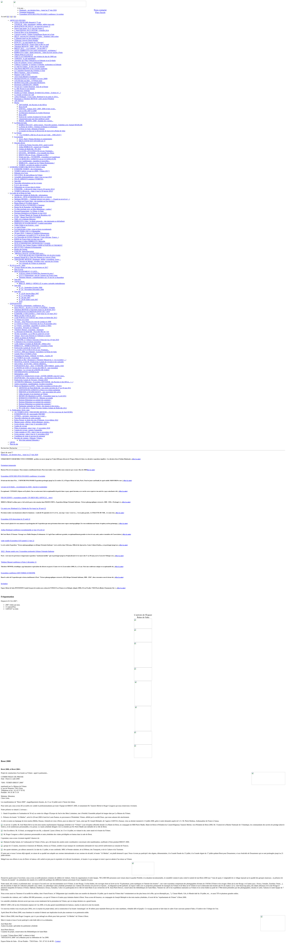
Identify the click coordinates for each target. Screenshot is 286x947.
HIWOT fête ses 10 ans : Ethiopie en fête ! (34, 155)
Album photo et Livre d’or (23, 54)
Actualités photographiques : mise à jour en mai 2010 (33, 177)
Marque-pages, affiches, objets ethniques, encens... (32, 422)
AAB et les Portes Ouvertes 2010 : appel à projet (36, 145)
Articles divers (19, 281)
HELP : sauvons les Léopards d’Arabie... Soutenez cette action (36, 36)
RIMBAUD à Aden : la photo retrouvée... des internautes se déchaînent (39, 221)
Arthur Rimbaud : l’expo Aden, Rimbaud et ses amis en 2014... (36, 97)
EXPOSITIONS (16, 304)
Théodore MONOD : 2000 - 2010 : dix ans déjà (31, 46)
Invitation (4, 584)
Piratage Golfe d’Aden (22, 75)
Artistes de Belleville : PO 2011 (30, 149)
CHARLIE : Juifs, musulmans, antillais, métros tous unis (34, 24)
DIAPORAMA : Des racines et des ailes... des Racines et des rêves (38, 378)
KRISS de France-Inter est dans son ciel (28, 239)
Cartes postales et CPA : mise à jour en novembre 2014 (33, 432)
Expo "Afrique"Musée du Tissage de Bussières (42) (32, 215)
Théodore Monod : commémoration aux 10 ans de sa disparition (41, 277)
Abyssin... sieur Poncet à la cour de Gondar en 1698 (32, 322)
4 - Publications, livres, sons (19, 410)
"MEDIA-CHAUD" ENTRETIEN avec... (29, 253)
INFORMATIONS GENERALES (26, 372)
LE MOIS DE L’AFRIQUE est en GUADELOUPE (37, 159)
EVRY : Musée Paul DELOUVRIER (27, 217)
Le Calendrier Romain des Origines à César (29, 71)
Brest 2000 (22, 115)
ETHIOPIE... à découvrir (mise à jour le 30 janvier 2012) (34, 189)
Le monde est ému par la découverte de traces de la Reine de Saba (42, 131)
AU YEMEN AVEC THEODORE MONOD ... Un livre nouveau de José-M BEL (43, 412)
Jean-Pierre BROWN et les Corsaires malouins (30, 69)
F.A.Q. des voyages (21, 185)
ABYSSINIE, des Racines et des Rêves (33, 105)
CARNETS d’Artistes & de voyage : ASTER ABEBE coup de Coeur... (39, 376)
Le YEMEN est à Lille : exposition (26, 358)
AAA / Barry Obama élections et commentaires (35, 139)
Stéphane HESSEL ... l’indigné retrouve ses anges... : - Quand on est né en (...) (42, 199)
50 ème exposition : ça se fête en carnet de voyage (31, 334)
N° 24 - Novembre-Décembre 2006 (31, 289)
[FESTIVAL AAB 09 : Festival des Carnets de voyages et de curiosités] (143, 641)
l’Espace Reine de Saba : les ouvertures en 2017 (31, 267)
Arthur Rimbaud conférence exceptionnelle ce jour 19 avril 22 (23, 530)
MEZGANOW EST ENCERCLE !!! (32, 141)
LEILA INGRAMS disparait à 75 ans (27, 22)
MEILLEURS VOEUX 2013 (24, 316)
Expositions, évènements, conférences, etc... (29, 306)
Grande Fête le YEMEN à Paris (25, 354)
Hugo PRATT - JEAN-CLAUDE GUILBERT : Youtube (34, 308)
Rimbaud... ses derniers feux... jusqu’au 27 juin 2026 (38, 10)
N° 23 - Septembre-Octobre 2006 (30, 287)
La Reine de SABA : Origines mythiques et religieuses (38, 127)
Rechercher (5, 448)
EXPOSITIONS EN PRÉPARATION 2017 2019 (32, 312)
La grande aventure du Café (24, 95)
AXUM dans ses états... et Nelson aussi (28, 81)
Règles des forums (20, 249)
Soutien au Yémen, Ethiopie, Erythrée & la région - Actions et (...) (37, 93)
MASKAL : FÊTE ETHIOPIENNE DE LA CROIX (33, 197)
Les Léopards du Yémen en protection (32, 263)
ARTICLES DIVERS (17, 20)
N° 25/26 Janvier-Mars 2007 (29, 293)
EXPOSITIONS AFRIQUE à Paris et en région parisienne (39, 390)
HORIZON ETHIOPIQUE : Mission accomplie (36, 398)
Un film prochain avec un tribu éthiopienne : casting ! (33, 209)
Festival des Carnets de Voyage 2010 (27, 348)
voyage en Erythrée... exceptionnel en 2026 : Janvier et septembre (24, 487)
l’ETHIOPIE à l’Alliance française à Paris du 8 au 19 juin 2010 (36, 340)
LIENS (12, 442)
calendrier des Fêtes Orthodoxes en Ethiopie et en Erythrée (35, 60)
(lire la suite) (137, 459)
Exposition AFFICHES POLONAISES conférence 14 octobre (41, 14)
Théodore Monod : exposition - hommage (29, 330)
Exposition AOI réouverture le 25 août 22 (15, 519)
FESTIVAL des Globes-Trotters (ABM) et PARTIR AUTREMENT (38, 245)
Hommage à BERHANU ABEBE (26, 85)
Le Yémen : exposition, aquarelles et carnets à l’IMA (32, 326)
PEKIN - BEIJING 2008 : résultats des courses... (36, 121)
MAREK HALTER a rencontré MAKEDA (29, 83)
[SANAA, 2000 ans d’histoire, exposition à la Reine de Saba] (143, 744)
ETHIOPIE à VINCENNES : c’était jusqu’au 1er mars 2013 (35, 314)
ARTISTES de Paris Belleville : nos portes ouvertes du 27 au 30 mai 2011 (45, 388)
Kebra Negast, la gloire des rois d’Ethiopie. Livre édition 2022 (36, 420)
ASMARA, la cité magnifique (25, 58)
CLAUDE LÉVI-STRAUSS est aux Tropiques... (36, 151)
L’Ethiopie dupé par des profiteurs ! (26, 38)
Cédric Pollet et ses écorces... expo (26, 225)
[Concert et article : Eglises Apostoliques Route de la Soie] (143, 667)
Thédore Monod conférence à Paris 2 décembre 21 (19, 562)
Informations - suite (21, 374)
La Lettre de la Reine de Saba (20, 193)
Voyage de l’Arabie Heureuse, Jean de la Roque (31, 87)
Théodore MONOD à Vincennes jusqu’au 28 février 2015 (34, 310)
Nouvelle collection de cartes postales (27, 418)
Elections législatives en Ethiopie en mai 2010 (30, 213)
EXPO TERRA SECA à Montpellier (27, 231)
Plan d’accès (18, 269)
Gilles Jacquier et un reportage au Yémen (33, 394)
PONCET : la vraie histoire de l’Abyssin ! (29, 42)
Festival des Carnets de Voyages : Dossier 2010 (31, 380)
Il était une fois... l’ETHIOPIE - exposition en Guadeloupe (39, 157)
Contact (58, 941)
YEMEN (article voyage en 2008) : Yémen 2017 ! (32, 171)
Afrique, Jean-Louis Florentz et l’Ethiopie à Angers (32, 336)
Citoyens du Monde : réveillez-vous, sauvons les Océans (39, 261)
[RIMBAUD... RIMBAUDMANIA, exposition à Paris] (143, 705)
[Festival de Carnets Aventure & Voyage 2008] (143, 680)
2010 (20, 301)
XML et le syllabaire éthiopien (25, 219)
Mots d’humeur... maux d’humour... (26, 73)
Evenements (18, 137)
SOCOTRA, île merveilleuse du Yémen (28, 175)
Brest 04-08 (23, 107)
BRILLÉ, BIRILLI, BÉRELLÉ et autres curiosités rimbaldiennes (42, 283)
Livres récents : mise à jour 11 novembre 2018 (30, 424)
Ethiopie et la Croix (21, 173)
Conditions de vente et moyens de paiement (29, 436)
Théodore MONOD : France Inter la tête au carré (31, 44)
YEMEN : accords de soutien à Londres (33, 165)
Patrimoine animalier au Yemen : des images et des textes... (39, 406)
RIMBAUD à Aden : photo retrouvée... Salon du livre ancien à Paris (38, 52)
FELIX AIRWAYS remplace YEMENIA (28, 179)
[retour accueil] (2, 2)
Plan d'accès (100, 12)
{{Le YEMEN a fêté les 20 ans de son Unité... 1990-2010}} (40, 135)
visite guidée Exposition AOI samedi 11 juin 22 (17, 541)
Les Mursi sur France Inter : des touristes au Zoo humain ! (34, 201)
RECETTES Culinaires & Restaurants (27, 247)
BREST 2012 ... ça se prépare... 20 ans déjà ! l (30, 48)
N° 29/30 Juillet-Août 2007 (28, 299)
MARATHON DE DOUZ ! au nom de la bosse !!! (32, 26)
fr (7, 17)
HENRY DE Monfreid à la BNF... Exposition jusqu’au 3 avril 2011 (42, 396)
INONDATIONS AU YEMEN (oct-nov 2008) (30, 79)
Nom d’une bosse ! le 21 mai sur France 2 (29, 28)
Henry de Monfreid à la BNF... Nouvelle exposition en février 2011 (38, 386)
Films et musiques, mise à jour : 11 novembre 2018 (32, 428)
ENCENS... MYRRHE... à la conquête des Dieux (36, 153)
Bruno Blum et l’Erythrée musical (26, 203)
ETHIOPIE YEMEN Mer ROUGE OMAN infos (27, 167)
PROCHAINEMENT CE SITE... (26, 271)
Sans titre (17, 181)
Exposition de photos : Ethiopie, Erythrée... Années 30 (33, 356)
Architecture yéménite (22, 91)
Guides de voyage (20, 426)
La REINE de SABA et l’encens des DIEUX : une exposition (36, 368)
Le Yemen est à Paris (21, 320)
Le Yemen (17, 133)
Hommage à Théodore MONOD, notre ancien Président (34, 99)
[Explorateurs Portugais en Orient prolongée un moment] (143, 757)
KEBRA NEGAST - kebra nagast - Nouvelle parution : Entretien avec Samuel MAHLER (50, 125)
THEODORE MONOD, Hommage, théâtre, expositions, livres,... (37, 259)
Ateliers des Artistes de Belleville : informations (31, 195)
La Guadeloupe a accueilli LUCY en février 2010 (31, 235)
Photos (16, 103)
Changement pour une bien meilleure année (34, 119)
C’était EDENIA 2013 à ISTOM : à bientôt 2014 (31, 30)
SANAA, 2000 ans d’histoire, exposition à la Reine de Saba (35, 352)
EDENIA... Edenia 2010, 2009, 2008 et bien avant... (37, 109)
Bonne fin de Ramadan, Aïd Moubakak (28, 207)
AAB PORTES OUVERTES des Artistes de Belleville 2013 (35, 318)
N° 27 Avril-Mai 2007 (26, 295)
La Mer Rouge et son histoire (24, 89)
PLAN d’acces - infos (17, 265)
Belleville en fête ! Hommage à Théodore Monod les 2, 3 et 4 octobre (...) (40, 360)
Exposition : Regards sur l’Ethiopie (26, 328)
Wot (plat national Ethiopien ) (29, 440)
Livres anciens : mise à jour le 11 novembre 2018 (31, 434)
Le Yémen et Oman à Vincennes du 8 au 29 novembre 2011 (35, 324)
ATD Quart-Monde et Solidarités (25, 77)
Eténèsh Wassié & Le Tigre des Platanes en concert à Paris (34, 257)
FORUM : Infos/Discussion (24, 251)
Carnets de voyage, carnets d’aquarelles (28, 430)
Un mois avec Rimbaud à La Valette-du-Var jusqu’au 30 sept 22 (23, 508)
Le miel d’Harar (20, 227)
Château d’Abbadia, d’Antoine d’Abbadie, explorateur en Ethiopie (37, 64)
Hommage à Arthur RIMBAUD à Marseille (29, 241)
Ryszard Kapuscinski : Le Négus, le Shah (29, 211)
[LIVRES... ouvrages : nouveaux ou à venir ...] (143, 730)
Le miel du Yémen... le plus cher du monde (29, 67)
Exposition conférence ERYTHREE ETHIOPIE (18, 573)
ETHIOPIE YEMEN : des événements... (28, 169)
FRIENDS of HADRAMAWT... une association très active (40, 392)
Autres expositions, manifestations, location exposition (33, 384)
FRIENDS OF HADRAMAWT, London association (33, 223)
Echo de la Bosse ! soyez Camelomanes (28, 62)
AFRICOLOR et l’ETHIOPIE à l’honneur (29, 205)
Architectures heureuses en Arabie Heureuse (34, 113)
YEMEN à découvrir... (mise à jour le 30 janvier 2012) (33, 191)
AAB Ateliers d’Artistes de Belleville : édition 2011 (32, 344)
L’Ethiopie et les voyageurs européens (27, 342)
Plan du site (14, 444)
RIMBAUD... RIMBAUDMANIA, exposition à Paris (33, 346)
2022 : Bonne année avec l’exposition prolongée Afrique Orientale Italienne (27, 551)
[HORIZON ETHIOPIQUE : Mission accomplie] (143, 628)
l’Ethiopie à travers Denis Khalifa (26, 40)
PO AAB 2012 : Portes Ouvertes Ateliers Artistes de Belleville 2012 (43, 408)
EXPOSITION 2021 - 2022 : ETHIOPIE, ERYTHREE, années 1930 (39, 366)
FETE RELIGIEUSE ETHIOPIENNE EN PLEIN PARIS (39, 255)
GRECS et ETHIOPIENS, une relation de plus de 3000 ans (35, 56)
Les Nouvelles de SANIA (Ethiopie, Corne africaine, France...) (36, 237)
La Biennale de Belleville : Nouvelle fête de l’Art (31, 332)
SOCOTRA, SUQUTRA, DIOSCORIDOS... (30, 364)
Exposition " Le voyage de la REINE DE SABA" (32, 370)
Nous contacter (100, 10)
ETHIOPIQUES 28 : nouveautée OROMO (29, 414)
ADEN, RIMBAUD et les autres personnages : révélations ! (35, 50)
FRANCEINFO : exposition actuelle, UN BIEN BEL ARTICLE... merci (27, 498)
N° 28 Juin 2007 (24, 297)
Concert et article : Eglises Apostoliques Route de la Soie (34, 34)
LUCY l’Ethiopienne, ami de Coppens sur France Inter (38, 275)
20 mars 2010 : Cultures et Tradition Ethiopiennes (31, 233)
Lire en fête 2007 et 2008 (28, 111)
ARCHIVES (18, 101)
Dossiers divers (19, 143)
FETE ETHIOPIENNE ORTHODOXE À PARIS (32, 243)
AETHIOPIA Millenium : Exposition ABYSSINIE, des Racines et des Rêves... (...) (43, 382)
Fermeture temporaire (27, 12)
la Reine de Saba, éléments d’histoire (32, 129)
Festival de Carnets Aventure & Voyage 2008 (35, 117)
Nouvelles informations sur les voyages (28, 183)
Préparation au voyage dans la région (27, 187)
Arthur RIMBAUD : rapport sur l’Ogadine (34, 147)
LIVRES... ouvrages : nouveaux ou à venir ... (30, 416)
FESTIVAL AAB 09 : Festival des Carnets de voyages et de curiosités (39, 362)
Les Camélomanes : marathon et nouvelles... (34, 161)
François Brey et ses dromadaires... (26, 32)
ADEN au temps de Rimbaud (24, 338)
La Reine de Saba (20, 123)
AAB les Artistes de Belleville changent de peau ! (36, 273)
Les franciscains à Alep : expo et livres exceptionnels (32, 229)
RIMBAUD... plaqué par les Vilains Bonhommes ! (37, 163)
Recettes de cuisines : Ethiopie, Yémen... (28, 438)
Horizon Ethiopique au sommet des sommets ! (35, 400)
